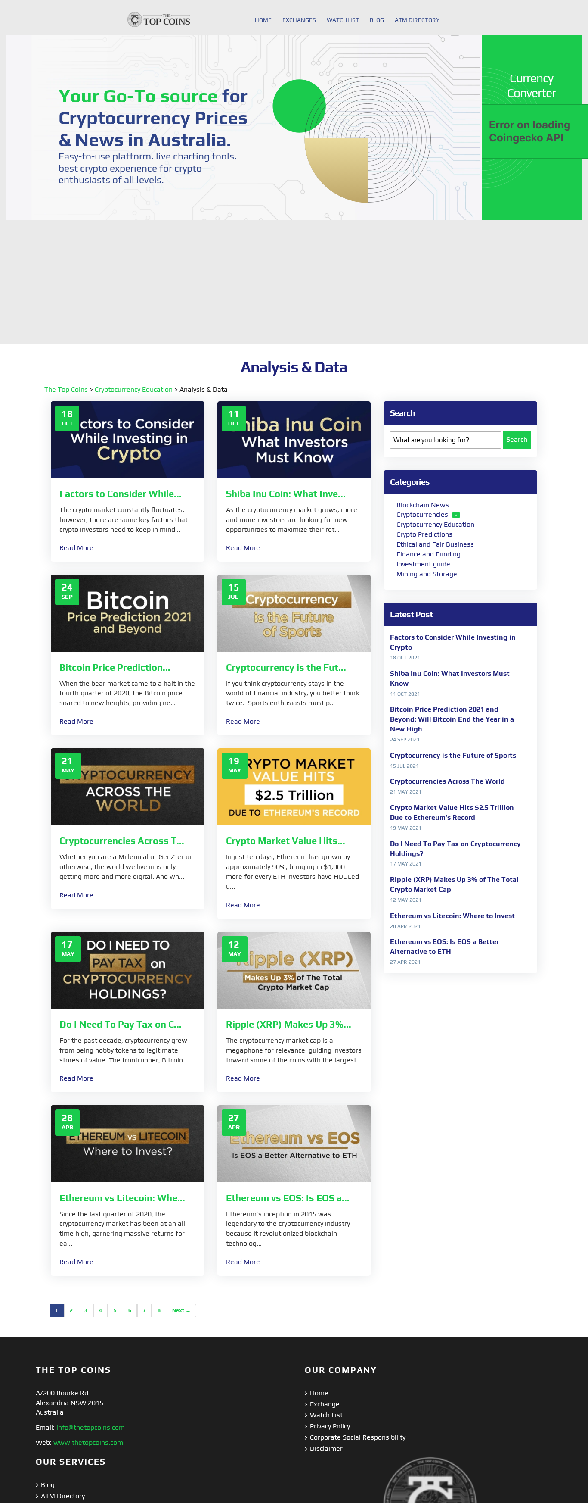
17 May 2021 (405, 864)
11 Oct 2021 (405, 694)
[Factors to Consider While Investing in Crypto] (127, 439)
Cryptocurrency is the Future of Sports (453, 755)
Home (319, 1393)
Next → (181, 1310)
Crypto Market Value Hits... (285, 840)
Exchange (325, 1404)
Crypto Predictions (424, 534)
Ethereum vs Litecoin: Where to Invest (452, 916)
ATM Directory (63, 1496)
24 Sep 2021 (405, 740)
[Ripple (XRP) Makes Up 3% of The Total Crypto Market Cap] (294, 970)
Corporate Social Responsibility (357, 1437)
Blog (48, 1485)
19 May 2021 (405, 828)
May (68, 770)
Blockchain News (422, 505)
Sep (67, 596)
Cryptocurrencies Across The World (447, 781)
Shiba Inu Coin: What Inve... (286, 493)
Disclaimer (326, 1448)
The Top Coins (66, 389)
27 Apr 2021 (405, 962)
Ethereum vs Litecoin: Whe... (122, 1197)
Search (516, 439)
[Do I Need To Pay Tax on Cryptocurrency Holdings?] (127, 970)
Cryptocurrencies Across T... (121, 840)
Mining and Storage (426, 574)
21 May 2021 (405, 792)
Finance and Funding (428, 554)
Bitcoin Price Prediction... (114, 667)
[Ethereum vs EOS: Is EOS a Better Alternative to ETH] (294, 1143)
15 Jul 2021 (404, 766)
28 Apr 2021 (405, 926)
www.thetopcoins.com (88, 1442)
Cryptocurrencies (422, 514)
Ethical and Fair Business (435, 544)
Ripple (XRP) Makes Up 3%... (288, 1024)
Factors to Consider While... (120, 493)
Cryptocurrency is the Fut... (286, 667)
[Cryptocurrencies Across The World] (127, 786)
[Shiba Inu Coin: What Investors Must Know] (294, 439)
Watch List (326, 1415)
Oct (67, 423)
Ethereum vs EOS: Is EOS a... (288, 1197)
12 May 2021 (405, 900)
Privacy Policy (330, 1426)
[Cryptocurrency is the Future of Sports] (294, 612)
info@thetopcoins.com (90, 1427)
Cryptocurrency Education (134, 389)
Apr (67, 1127)
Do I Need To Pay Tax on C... (120, 1024)
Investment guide (423, 564)
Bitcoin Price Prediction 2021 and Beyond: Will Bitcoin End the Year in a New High (452, 719)
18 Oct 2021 (405, 658)
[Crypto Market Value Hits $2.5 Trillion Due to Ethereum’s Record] (294, 786)
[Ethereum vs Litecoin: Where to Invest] (127, 1143)
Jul (233, 596)
